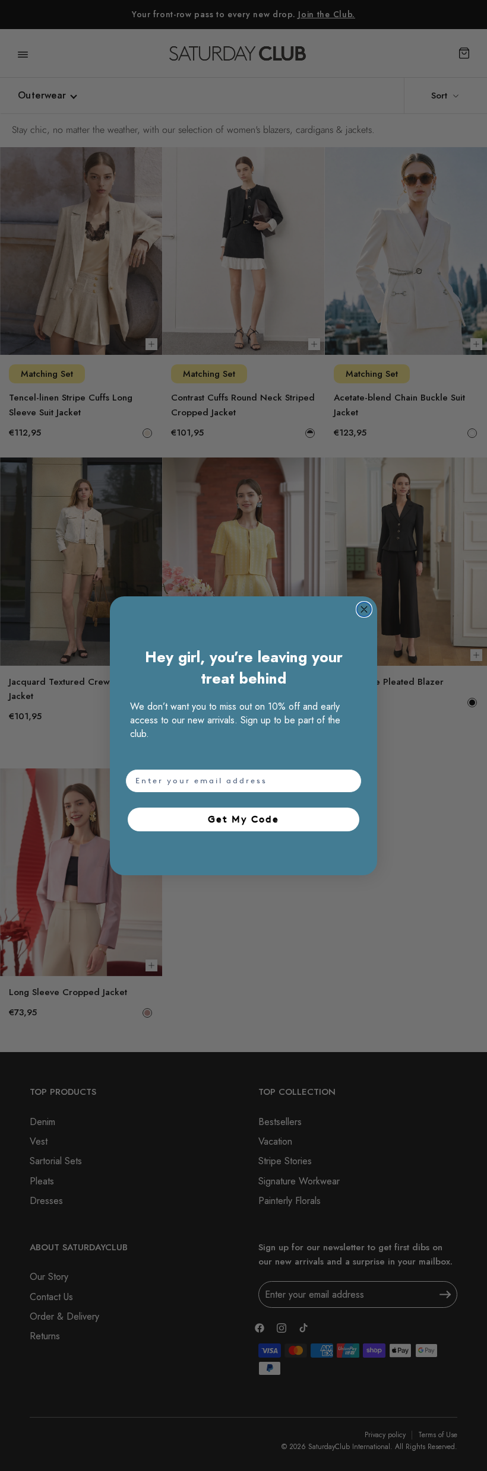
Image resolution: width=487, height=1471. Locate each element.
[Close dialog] (364, 609)
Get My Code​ (243, 819)
